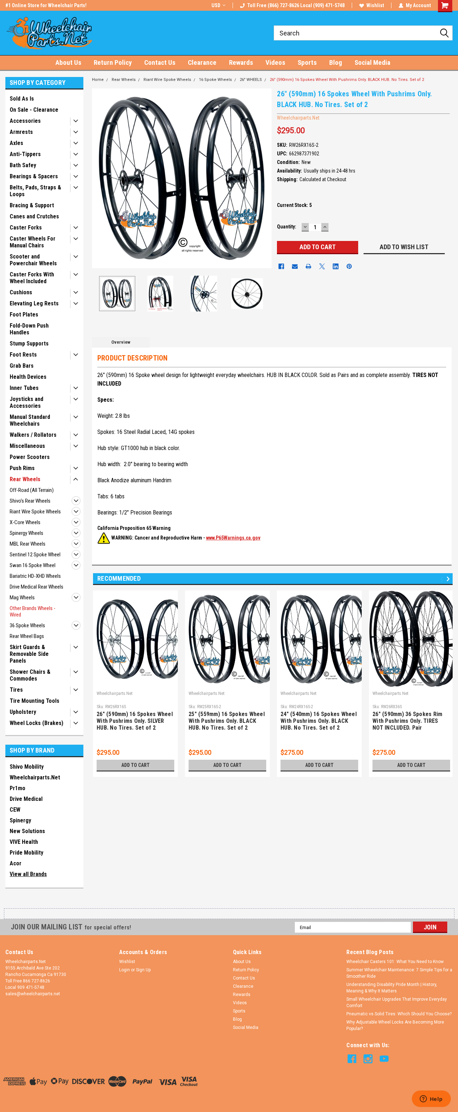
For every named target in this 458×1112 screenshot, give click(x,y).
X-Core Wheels (25, 522)
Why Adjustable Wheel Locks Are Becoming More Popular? (395, 1025)
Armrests (21, 132)
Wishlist (375, 5)
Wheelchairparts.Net (35, 777)
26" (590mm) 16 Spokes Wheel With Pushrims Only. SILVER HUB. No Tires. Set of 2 (135, 721)
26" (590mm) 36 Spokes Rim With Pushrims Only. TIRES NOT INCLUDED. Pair (407, 721)
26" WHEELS (251, 79)
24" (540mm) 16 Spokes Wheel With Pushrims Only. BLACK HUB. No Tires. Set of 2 (319, 721)
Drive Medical (26, 799)
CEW (15, 809)
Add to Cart (135, 765)
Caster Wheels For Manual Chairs (32, 242)
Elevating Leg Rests (34, 303)
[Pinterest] (349, 266)
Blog (335, 62)
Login (124, 969)
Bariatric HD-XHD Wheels (35, 576)
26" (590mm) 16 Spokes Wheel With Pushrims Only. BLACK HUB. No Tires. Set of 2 (347, 79)
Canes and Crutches (34, 216)
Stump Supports (29, 343)
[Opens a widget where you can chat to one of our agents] (431, 1099)
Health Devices (28, 376)
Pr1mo (17, 788)
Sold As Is (22, 98)
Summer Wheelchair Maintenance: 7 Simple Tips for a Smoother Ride (399, 973)
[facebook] (351, 1058)
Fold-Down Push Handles (29, 329)
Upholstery (23, 712)
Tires (16, 689)
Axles (16, 143)
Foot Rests (23, 354)
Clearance (202, 62)
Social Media (372, 62)
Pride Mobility (26, 852)
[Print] (308, 266)
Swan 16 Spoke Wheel (32, 565)
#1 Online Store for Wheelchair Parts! (46, 5)
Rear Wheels (25, 479)
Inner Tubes (24, 388)
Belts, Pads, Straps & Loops (35, 191)
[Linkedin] (335, 266)
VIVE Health (24, 841)
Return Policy (113, 62)
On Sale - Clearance (34, 109)
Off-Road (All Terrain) (32, 490)
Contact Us (159, 62)
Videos (275, 62)
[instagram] (368, 1058)
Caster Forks (26, 227)
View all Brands (28, 874)
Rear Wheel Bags (27, 636)
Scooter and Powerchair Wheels (33, 260)
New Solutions (27, 831)
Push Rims (22, 468)
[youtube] (384, 1058)
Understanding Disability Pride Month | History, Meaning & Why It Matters (391, 987)
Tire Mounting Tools (34, 700)
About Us (68, 62)
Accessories (25, 120)
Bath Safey (23, 165)
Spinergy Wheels (26, 533)
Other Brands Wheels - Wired (32, 611)
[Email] (295, 266)
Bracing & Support (32, 205)
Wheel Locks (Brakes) (36, 723)
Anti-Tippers (25, 154)
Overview (120, 342)
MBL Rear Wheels (27, 544)
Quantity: (286, 226)
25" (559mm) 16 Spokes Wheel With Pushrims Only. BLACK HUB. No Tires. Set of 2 (227, 721)
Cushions (21, 292)
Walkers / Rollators (33, 434)
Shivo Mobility (27, 766)
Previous (99, 178)
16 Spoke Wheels (215, 79)
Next (264, 178)
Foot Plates (24, 314)
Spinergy (20, 820)
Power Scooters (30, 457)
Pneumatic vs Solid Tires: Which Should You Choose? (399, 1013)
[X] (322, 266)
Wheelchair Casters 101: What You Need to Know (395, 961)
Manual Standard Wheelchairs (30, 420)
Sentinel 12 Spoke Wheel (35, 554)
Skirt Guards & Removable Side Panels (29, 654)
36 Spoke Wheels (27, 625)
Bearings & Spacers (34, 176)
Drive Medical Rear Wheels (36, 587)
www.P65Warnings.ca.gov (233, 538)
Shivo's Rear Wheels (30, 501)
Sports (307, 62)
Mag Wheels (22, 597)
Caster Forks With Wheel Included (32, 278)
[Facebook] (281, 266)
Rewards (241, 62)
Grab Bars (22, 365)
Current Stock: (294, 205)
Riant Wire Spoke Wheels (35, 511)
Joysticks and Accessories (26, 402)
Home (98, 79)
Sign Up (143, 969)
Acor (15, 863)
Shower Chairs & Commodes (30, 675)
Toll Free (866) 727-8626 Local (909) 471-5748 (296, 5)
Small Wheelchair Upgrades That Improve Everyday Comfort (396, 1002)
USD (215, 5)
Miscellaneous (27, 446)
